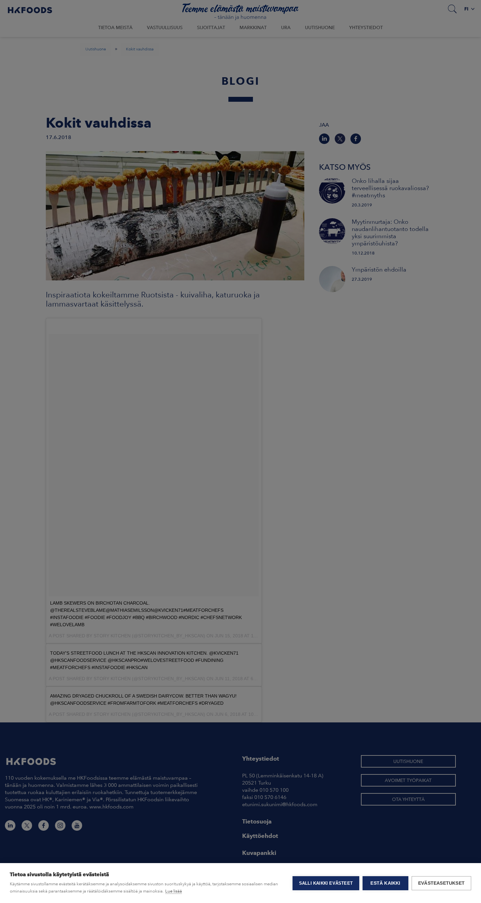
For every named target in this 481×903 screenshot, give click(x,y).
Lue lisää (173, 891)
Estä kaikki (385, 883)
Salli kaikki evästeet (326, 883)
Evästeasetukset (441, 883)
